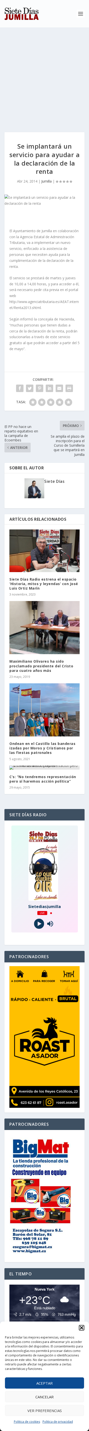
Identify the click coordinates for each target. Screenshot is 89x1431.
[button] (81, 1327)
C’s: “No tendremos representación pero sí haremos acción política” (42, 779)
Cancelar (44, 1396)
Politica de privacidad (58, 1422)
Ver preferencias (44, 1410)
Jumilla (46, 181)
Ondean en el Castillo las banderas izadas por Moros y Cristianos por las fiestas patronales (42, 748)
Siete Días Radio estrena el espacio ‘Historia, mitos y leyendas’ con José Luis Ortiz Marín (43, 584)
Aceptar (44, 1383)
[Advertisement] (44, 75)
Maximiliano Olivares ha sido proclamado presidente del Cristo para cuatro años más (41, 666)
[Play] (39, 924)
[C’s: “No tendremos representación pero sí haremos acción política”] (44, 768)
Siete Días (54, 481)
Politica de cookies (27, 1422)
